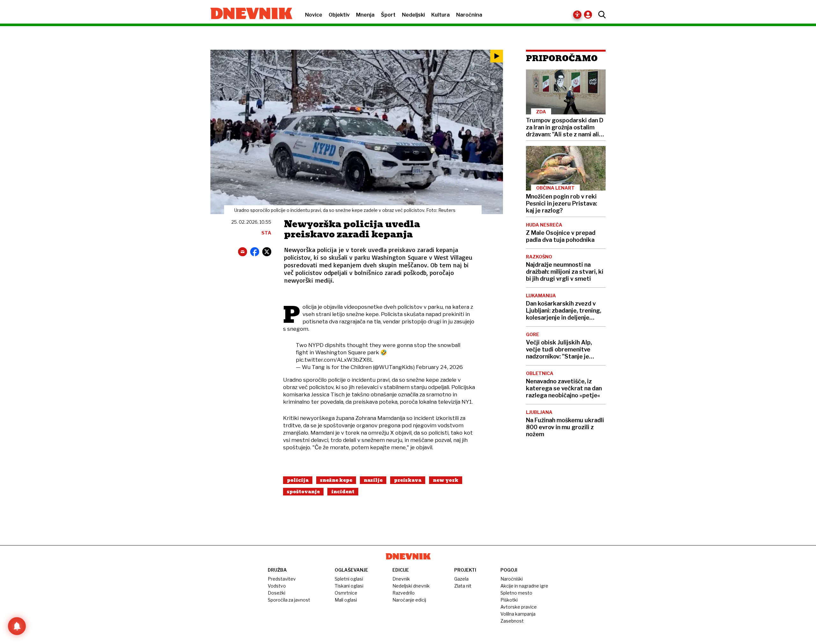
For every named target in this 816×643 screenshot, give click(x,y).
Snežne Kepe (336, 480)
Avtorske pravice (518, 607)
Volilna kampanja (518, 614)
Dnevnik (401, 579)
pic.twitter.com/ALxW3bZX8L (334, 360)
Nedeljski (413, 15)
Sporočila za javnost (289, 600)
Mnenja (365, 15)
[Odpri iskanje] (600, 14)
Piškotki (509, 600)
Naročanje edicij (409, 600)
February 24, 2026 (439, 367)
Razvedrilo (403, 593)
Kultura (440, 15)
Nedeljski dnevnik (411, 586)
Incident (342, 491)
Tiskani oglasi (349, 586)
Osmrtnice (346, 593)
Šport (388, 15)
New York (445, 480)
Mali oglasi (346, 600)
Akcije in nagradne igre (524, 586)
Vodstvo (277, 586)
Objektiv (339, 15)
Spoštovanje (303, 491)
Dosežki (276, 593)
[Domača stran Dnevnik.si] (248, 14)
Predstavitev (282, 579)
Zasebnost (512, 621)
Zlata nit (462, 586)
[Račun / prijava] (589, 14)
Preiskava (407, 480)
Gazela (461, 579)
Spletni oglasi (349, 579)
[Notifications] (17, 626)
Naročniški (511, 579)
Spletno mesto (516, 593)
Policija (298, 480)
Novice (313, 15)
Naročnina (469, 15)
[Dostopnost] (577, 15)
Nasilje (373, 480)
